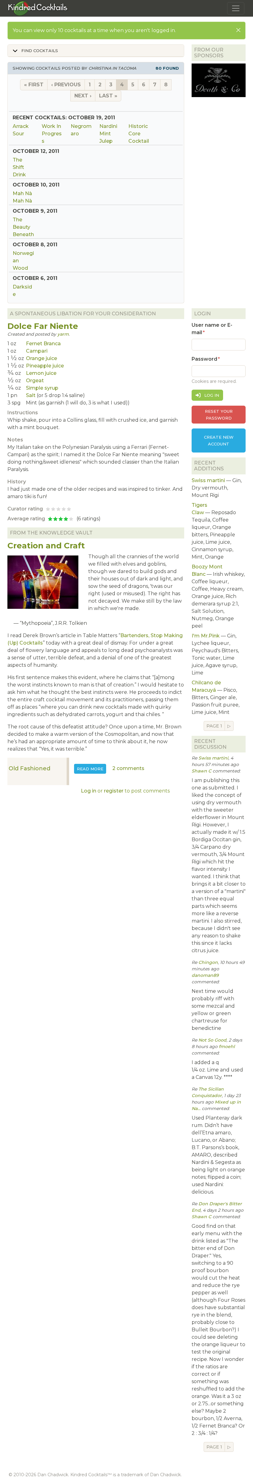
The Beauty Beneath (23, 227)
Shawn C (201, 771)
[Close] (238, 30)
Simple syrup (42, 388)
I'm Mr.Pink (206, 636)
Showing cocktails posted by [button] (96, 68)
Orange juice (41, 358)
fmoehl (227, 1046)
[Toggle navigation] (235, 8)
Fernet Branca (43, 343)
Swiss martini (208, 480)
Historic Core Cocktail (138, 133)
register (113, 791)
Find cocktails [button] (39, 50)
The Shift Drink (19, 167)
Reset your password (219, 414)
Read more (91, 768)
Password (204, 359)
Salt (30, 395)
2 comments (128, 768)
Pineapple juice (45, 366)
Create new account (219, 440)
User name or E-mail (212, 328)
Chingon (208, 962)
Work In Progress (52, 133)
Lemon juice (41, 373)
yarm (63, 334)
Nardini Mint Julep (108, 133)
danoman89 (205, 975)
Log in (88, 791)
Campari (37, 351)
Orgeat (35, 380)
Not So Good (212, 1040)
